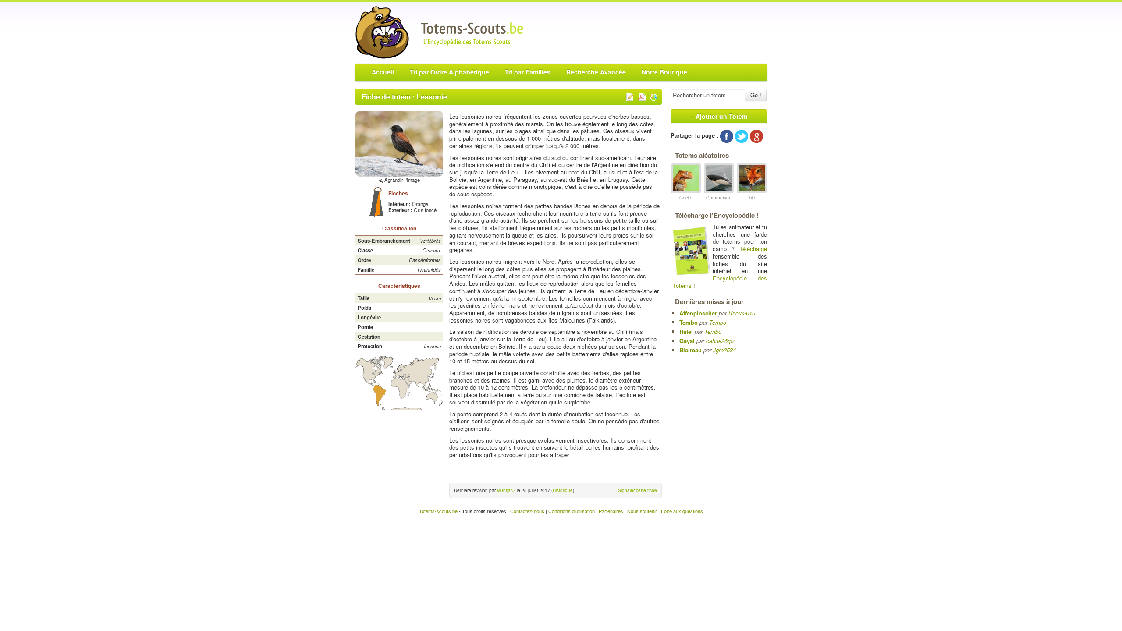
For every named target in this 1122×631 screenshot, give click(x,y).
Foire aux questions (682, 510)
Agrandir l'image (401, 179)
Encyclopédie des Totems (720, 282)
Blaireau (690, 350)
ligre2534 (724, 350)
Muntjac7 (506, 490)
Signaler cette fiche (637, 490)
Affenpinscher (698, 313)
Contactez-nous (527, 510)
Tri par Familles (527, 71)
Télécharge (753, 249)
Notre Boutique (664, 71)
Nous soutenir (642, 510)
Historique (563, 490)
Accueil (383, 71)
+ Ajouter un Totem (718, 116)
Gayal (687, 341)
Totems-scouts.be (438, 510)
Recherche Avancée (596, 71)
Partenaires (611, 510)
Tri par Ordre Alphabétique (449, 71)
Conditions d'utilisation (571, 510)
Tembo (688, 322)
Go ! (755, 95)
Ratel (686, 331)
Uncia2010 (741, 313)
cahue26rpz (720, 341)
